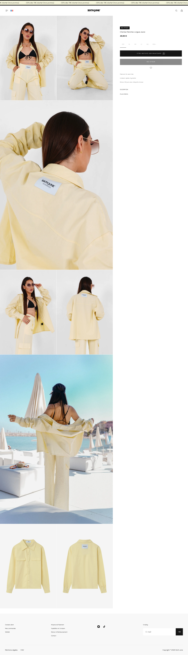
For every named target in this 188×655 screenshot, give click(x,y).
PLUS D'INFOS (124, 94)
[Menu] (6, 10)
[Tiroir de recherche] (176, 10)
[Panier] (181, 10)
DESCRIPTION (124, 89)
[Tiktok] (104, 626)
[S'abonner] (179, 631)
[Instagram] (98, 626)
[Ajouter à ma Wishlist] (151, 67)
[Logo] (94, 10)
